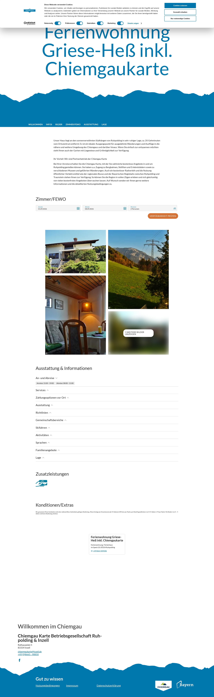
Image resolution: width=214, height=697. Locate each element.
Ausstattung (91, 124)
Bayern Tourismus (185, 687)
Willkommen (35, 124)
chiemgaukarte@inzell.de (30, 651)
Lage (104, 124)
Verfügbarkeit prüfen (163, 216)
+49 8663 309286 (100, 551)
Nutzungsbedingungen (48, 685)
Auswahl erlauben (180, 12)
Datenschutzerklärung (109, 685)
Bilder (58, 124)
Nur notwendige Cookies (180, 18)
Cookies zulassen (180, 5)
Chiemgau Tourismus (163, 689)
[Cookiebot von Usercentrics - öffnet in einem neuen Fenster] (29, 23)
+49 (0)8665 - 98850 (28, 654)
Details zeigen (133, 23)
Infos (49, 124)
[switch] (79, 23)
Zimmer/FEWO (73, 124)
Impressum (72, 685)
